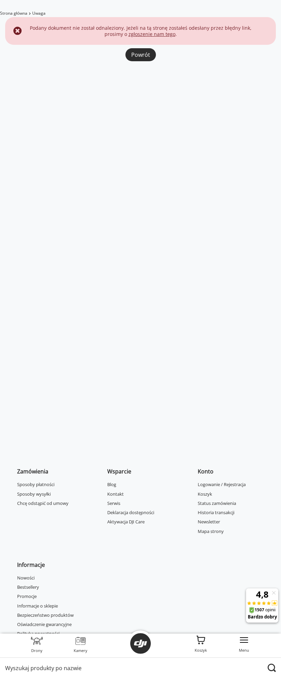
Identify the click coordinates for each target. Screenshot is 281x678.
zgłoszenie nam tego (152, 34)
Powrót (140, 54)
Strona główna (13, 13)
